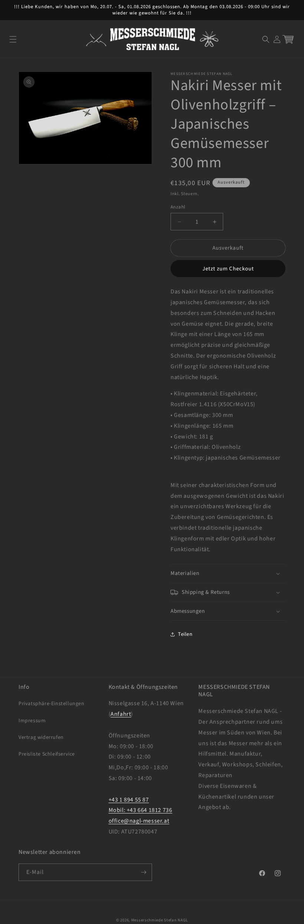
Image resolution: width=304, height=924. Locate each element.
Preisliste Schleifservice (47, 754)
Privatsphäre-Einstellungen (52, 703)
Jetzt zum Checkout (228, 269)
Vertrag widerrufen (41, 737)
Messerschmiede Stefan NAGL (159, 920)
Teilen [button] (185, 634)
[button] (13, 39)
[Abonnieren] (143, 872)
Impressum (32, 720)
